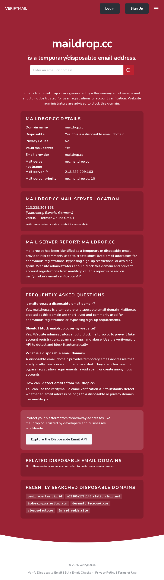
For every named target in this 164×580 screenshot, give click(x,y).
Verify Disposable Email (45, 573)
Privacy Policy (105, 573)
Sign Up (136, 8)
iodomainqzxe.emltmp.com (47, 503)
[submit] (128, 70)
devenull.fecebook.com (90, 503)
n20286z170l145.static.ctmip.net (93, 496)
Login (109, 8)
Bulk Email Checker (79, 573)
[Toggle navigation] (156, 8)
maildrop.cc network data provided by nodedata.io (57, 224)
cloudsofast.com (40, 510)
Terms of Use (127, 573)
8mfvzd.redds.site (73, 510)
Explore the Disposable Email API (59, 439)
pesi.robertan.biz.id (45, 496)
